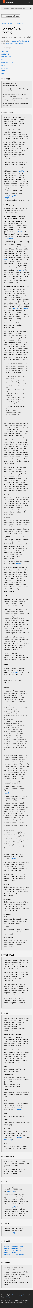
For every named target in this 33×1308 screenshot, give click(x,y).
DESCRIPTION (5, 54)
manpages (9, 43)
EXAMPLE (4, 68)
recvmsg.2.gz (20, 23)
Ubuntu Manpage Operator (20, 1295)
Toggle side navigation (11, 16)
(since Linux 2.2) (16, 242)
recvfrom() (7, 596)
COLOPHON (5, 73)
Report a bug (19, 43)
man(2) (10, 23)
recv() (5, 664)
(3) (16, 308)
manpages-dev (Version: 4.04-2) (19, 41)
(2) (21, 171)
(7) (6, 198)
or (12, 1034)
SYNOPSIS (4, 51)
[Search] (30, 8)
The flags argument (10, 205)
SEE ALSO (4, 71)
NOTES (3, 65)
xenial (3, 23)
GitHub (8, 1297)
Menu (28, 2)
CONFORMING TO (7, 62)
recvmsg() (7, 687)
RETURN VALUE (6, 57)
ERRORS (4, 59)
